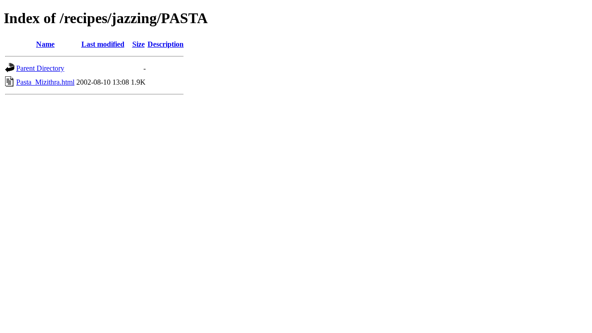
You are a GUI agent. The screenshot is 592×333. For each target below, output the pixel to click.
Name (45, 44)
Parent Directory (40, 68)
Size (138, 44)
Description (166, 44)
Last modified (102, 44)
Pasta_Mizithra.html (45, 82)
